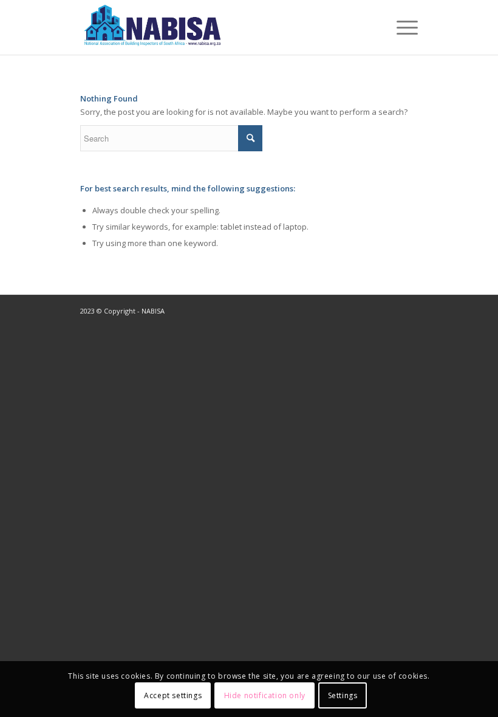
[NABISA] (155, 27)
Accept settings (173, 695)
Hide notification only (264, 695)
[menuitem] (401, 27)
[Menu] (401, 27)
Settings (343, 695)
